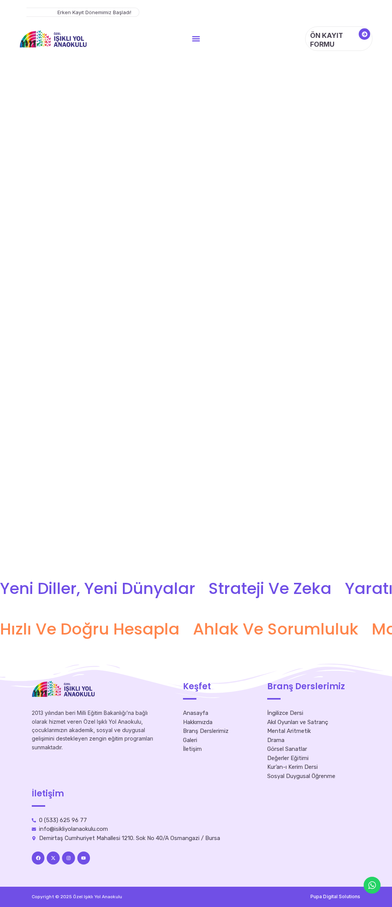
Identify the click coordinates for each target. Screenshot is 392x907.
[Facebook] (38, 858)
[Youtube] (83, 858)
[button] (195, 39)
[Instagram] (68, 858)
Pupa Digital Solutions (335, 896)
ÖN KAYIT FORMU (326, 39)
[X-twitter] (53, 858)
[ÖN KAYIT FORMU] (364, 34)
